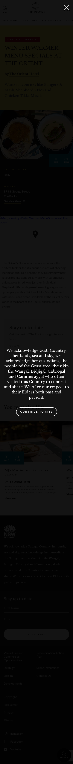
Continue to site (36, 411)
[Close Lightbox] (66, 7)
